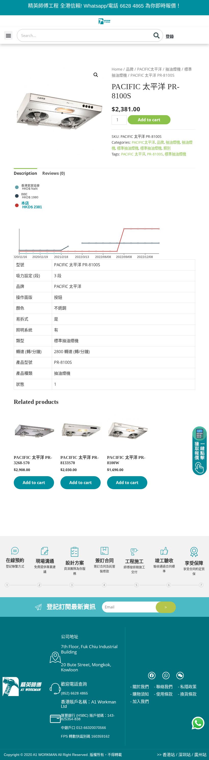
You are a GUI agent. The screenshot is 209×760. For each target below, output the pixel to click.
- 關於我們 (139, 687)
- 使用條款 (163, 694)
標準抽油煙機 (127, 148)
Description (25, 173)
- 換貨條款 (187, 694)
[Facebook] (151, 675)
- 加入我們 (139, 701)
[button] (8, 35)
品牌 (130, 69)
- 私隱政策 (187, 687)
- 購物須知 (139, 694)
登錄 (170, 36)
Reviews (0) (53, 173)
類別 (167, 148)
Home (117, 69)
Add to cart (149, 120)
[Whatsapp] (166, 675)
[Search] (156, 35)
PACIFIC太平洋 (149, 69)
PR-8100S (155, 154)
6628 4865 (132, 6)
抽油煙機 (173, 69)
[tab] (25, 173)
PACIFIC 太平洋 (133, 154)
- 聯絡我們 (163, 687)
